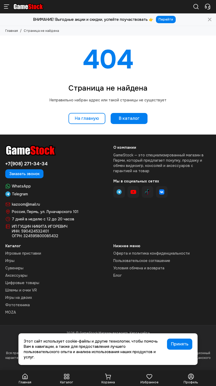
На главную (87, 118)
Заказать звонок (24, 173)
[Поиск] (196, 6)
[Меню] (6, 6)
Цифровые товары (22, 282)
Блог (117, 275)
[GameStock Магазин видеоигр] (28, 6)
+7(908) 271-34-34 (26, 164)
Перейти (166, 19)
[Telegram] (119, 192)
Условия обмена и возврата (138, 268)
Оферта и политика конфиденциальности (151, 253)
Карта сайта (140, 333)
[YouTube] (133, 192)
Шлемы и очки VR (21, 290)
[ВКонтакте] (162, 192)
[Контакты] (207, 6)
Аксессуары (16, 275)
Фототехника (17, 305)
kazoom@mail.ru (26, 204)
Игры (9, 260)
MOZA (10, 312)
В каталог (129, 118)
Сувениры (14, 268)
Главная (11, 31)
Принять (179, 344)
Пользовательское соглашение (141, 260)
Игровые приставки (23, 253)
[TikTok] (147, 192)
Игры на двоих (18, 297)
